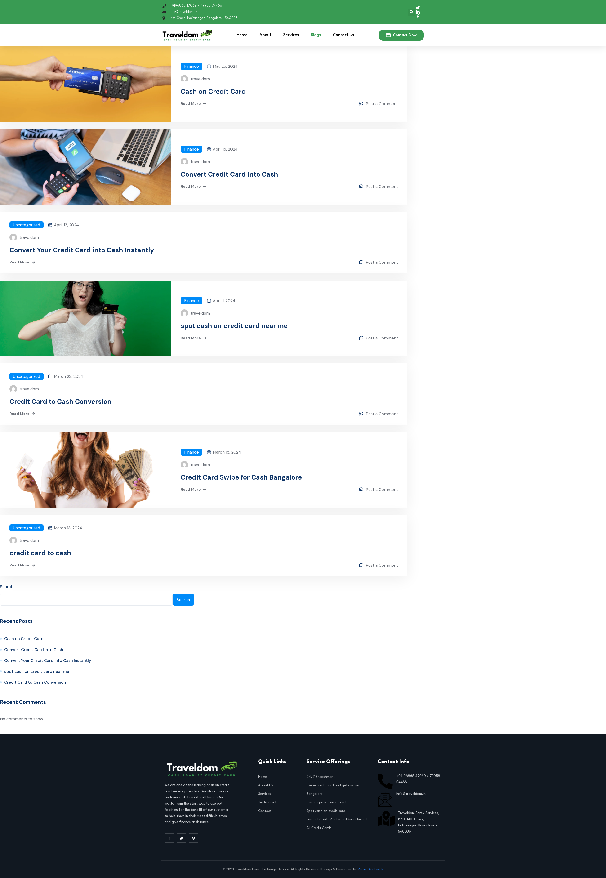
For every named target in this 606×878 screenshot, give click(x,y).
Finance (191, 66)
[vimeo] (193, 838)
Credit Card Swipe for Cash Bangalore (241, 477)
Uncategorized (26, 224)
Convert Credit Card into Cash (229, 174)
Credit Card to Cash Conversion (60, 401)
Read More (191, 103)
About (265, 35)
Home (242, 35)
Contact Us (343, 35)
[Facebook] (169, 838)
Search (6, 586)
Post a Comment (382, 103)
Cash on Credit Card (213, 91)
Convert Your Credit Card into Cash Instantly (81, 250)
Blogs (316, 35)
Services (291, 35)
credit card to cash (40, 553)
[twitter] (181, 838)
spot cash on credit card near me (234, 326)
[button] (411, 12)
